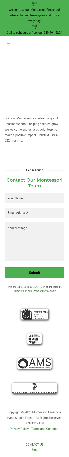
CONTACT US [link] (34, 444)
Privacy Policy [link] (20, 291)
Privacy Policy (19, 429)
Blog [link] (34, 450)
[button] (11, 45)
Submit (34, 273)
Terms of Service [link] (41, 291)
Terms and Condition (44, 429)
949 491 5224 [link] (53, 32)
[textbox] (34, 198)
